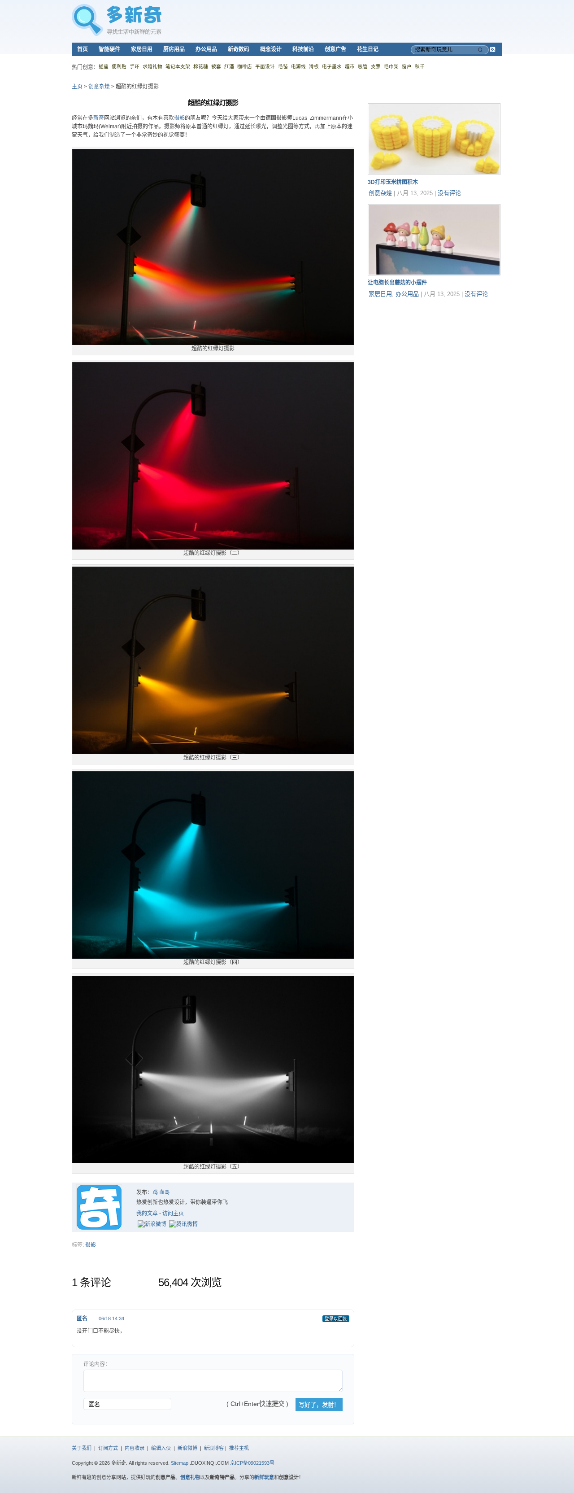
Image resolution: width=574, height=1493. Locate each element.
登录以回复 (336, 1318)
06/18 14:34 (111, 1318)
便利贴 (119, 66)
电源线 (298, 66)
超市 (350, 66)
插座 (104, 66)
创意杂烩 (99, 86)
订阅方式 (108, 1448)
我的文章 (147, 1213)
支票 (376, 66)
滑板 (314, 66)
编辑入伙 (161, 1448)
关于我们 (81, 1448)
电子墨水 (332, 66)
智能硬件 (109, 49)
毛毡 (283, 66)
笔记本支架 (177, 66)
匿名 (82, 1318)
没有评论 (449, 193)
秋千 (420, 66)
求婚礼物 (152, 66)
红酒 (229, 66)
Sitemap (179, 1463)
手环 (134, 66)
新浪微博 (187, 1448)
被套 (216, 66)
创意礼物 (190, 1477)
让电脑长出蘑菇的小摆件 (397, 282)
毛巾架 (391, 66)
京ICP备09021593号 (252, 1463)
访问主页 (173, 1213)
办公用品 (206, 49)
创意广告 (335, 49)
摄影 (179, 118)
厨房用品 (174, 49)
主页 (77, 86)
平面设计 (265, 66)
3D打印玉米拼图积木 (393, 182)
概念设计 (271, 49)
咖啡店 (244, 66)
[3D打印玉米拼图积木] (434, 173)
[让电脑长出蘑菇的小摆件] (434, 274)
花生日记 (367, 49)
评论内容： (96, 1364)
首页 (82, 49)
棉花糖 (200, 66)
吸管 (363, 66)
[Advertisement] (435, 361)
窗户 (407, 66)
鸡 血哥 (161, 1192)
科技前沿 (303, 49)
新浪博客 (214, 1448)
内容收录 (134, 1448)
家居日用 (141, 49)
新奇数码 (238, 49)
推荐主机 (239, 1448)
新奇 (98, 118)
